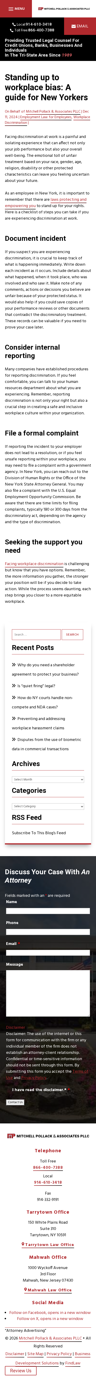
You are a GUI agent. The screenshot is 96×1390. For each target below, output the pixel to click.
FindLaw (72, 1363)
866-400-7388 (41, 30)
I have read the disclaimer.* (41, 1090)
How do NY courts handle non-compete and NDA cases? (42, 703)
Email (82, 26)
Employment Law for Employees (46, 117)
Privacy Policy (33, 1078)
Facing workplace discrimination (34, 564)
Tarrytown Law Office (49, 1245)
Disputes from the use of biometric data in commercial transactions (46, 745)
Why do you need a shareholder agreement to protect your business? (46, 670)
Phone (12, 923)
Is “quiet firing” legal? (36, 686)
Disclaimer (15, 1027)
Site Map (35, 1354)
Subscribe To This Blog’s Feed (39, 833)
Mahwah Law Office (50, 1290)
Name (11, 902)
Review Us (20, 1370)
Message (14, 964)
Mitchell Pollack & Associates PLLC (53, 112)
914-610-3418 (39, 24)
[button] (16, 9)
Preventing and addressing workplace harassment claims (38, 724)
